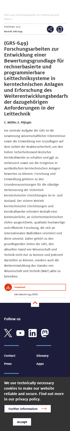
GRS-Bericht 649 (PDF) (26, 294)
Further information (23, 409)
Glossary (42, 355)
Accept (22, 422)
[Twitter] (8, 333)
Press (8, 364)
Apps (40, 364)
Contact (9, 355)
